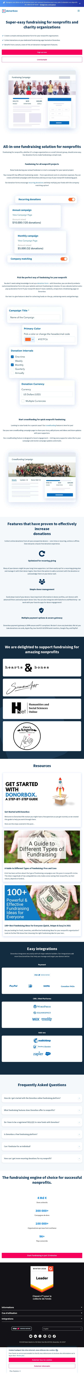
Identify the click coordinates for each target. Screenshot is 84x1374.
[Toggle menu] (79, 11)
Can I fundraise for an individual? (17, 1146)
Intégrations (7, 1319)
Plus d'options (14, 1371)
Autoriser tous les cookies (42, 1360)
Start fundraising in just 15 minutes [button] (42, 1255)
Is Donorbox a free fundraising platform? (20, 1134)
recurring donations (36, 182)
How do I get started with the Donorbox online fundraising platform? (32, 1098)
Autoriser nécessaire (42, 1366)
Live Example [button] (42, 59)
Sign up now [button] (42, 52)
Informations (8, 1307)
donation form (42, 283)
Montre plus (20, 1356)
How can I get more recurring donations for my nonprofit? (28, 1158)
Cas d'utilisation (9, 1313)
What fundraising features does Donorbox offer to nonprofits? (29, 1110)
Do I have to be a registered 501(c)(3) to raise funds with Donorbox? (31, 1122)
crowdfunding (51, 425)
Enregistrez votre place (48, 5)
